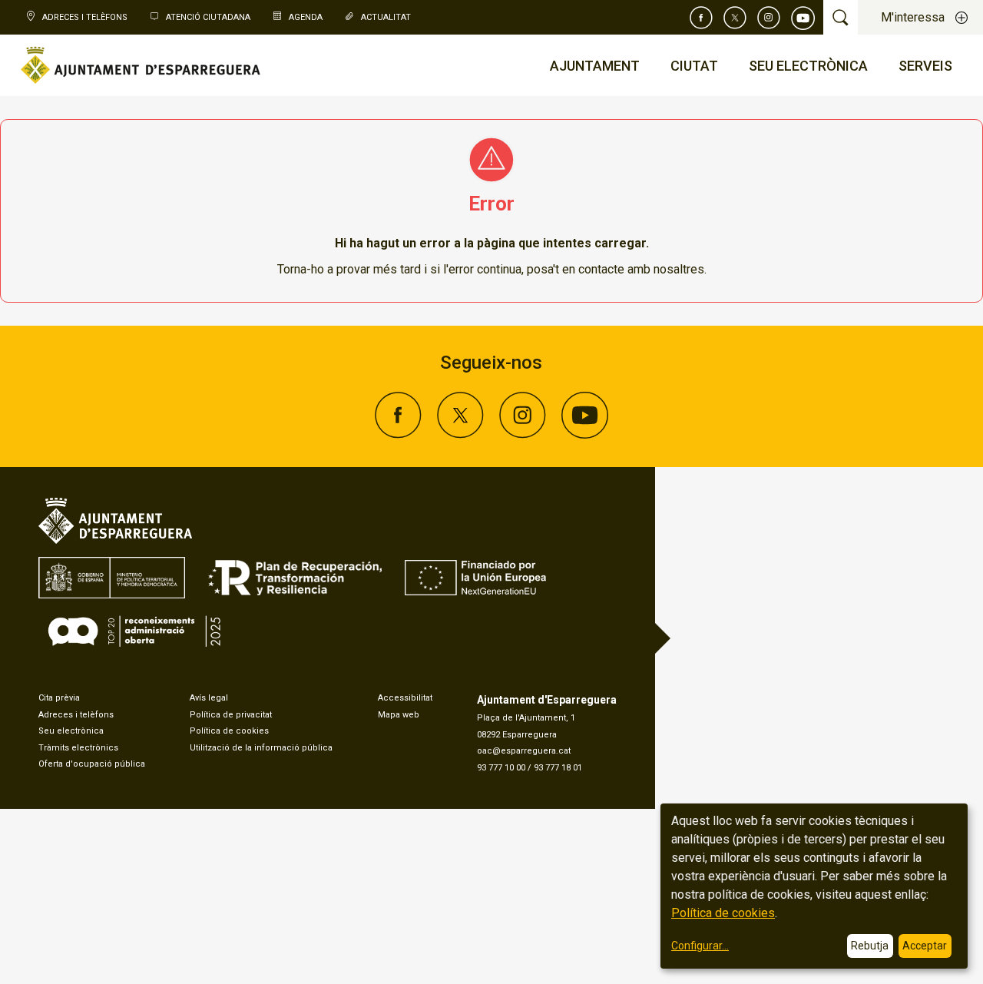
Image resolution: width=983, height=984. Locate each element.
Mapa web (398, 715)
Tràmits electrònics (78, 748)
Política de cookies (229, 731)
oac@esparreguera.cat (524, 751)
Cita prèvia (59, 698)
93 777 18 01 (558, 768)
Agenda (306, 17)
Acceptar (924, 945)
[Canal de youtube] (803, 17)
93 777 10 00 (501, 768)
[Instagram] (768, 17)
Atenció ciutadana (208, 17)
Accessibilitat (405, 698)
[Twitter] (734, 17)
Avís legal (209, 698)
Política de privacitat (231, 715)
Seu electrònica (71, 731)
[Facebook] (701, 17)
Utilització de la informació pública (261, 748)
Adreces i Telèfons (84, 17)
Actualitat (386, 17)
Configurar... (700, 945)
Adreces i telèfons (76, 715)
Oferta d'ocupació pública (91, 764)
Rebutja (870, 945)
